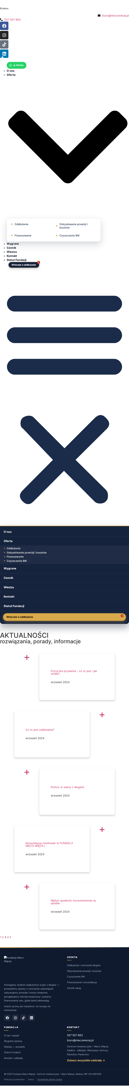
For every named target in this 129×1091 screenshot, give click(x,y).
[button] (64, 397)
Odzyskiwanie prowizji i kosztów (73, 226)
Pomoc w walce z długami (67, 787)
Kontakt (12, 256)
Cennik (11, 247)
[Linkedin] (4, 53)
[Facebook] (4, 26)
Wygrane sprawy (13, 1041)
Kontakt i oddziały (13, 1058)
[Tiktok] (4, 44)
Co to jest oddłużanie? (40, 729)
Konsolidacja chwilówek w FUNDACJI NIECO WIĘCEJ (49, 844)
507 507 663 (75, 1035)
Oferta (8, 541)
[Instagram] (4, 35)
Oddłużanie (21, 224)
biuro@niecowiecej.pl (80, 1040)
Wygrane (13, 243)
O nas (10, 70)
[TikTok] (23, 1018)
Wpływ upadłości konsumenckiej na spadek (73, 902)
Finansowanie (23, 235)
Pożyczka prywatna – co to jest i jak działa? (74, 672)
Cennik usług (74, 988)
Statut (31, 1079)
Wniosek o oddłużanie (24, 264)
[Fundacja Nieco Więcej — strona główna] (15, 968)
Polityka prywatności (14, 1079)
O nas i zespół (11, 1035)
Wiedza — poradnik (14, 1046)
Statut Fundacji (16, 260)
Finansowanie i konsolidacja (82, 982)
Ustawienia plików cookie (49, 1079)
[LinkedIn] (31, 1018)
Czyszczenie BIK (69, 235)
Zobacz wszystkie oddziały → (86, 1060)
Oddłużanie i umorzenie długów (83, 965)
